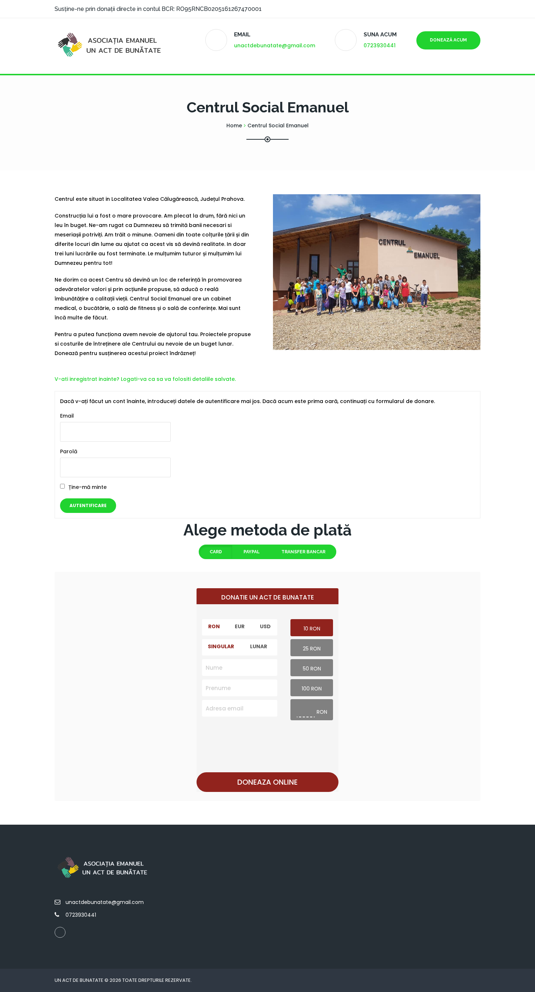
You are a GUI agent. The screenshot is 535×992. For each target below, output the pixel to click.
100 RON (312, 688)
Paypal (251, 551)
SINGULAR (221, 646)
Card (216, 551)
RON (214, 626)
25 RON (312, 648)
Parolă (68, 451)
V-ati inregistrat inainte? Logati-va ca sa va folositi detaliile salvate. (145, 379)
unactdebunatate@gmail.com (274, 45)
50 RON (312, 668)
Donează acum (448, 40)
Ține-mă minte (87, 487)
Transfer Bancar (303, 551)
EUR (240, 626)
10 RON (312, 628)
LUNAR (258, 646)
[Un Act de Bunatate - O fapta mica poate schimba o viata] (111, 46)
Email (67, 415)
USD (265, 626)
